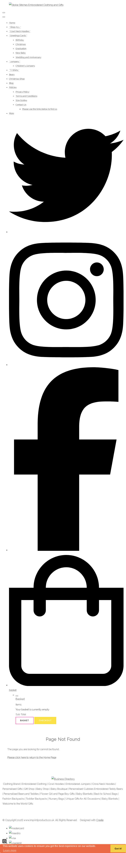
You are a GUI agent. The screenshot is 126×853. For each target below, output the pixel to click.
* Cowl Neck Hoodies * (19, 31)
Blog (11, 83)
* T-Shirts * (14, 70)
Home (12, 23)
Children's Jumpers (25, 66)
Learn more (9, 850)
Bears (11, 74)
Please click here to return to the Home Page (31, 757)
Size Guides (21, 100)
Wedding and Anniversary (28, 57)
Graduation (21, 48)
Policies (12, 87)
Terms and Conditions (26, 96)
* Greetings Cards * (18, 35)
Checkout (45, 720)
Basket (24, 720)
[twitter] (66, 231)
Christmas (21, 44)
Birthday (20, 40)
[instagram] (66, 364)
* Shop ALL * (15, 27)
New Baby (21, 53)
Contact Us (21, 104)
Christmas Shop (17, 79)
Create (100, 820)
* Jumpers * (14, 61)
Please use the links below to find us (39, 109)
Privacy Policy (22, 92)
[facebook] (66, 550)
